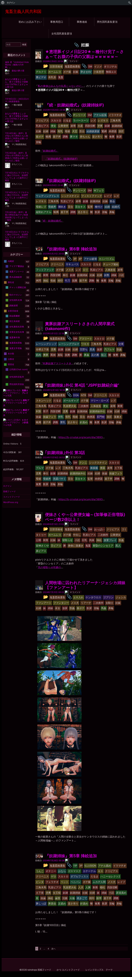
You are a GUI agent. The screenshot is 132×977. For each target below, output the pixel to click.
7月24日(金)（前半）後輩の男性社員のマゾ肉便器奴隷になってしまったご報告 (16, 216)
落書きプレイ (25, 391)
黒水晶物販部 (15, 277)
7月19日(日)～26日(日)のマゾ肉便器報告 (17, 100)
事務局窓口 (56, 22)
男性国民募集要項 (107, 22)
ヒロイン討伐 (25, 421)
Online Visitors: (11, 443)
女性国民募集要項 (61, 33)
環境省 (11, 364)
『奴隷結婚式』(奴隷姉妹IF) (61, 158)
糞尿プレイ (26, 411)
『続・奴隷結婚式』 (52, 220)
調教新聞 (13, 305)
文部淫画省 (13, 311)
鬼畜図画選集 (15, 342)
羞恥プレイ (26, 401)
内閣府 (11, 261)
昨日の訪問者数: (11, 460)
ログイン (7, 486)
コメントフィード (11, 496)
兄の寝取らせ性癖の (49, 567)
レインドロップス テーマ (99, 969)
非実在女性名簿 (16, 332)
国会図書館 (14, 315)
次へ (53, 948)
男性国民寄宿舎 (16, 384)
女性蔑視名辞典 (16, 326)
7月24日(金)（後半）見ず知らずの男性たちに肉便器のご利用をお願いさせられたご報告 (16, 137)
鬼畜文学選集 (15, 348)
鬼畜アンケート (16, 271)
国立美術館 (14, 321)
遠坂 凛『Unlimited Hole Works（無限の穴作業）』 (17, 65)
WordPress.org (10, 502)
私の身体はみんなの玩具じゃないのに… (61, 86)
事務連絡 (82, 22)
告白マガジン (15, 294)
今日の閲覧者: (10, 452)
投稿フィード (9, 491)
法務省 (11, 359)
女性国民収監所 (16, 376)
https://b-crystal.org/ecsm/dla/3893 (80, 437)
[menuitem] (3, 2)
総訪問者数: (9, 469)
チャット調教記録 (17, 287)
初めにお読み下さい (30, 22)
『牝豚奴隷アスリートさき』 (57, 363)
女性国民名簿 (15, 300)
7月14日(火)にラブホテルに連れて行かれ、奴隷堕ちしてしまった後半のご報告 (17, 176)
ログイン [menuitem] (11, 2)
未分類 (11, 353)
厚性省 (11, 282)
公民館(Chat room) (18, 369)
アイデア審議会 (16, 266)
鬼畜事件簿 (14, 337)
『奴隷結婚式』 (49, 150)
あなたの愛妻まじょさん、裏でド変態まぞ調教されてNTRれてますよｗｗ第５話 (16, 83)
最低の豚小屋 (18, 70)
